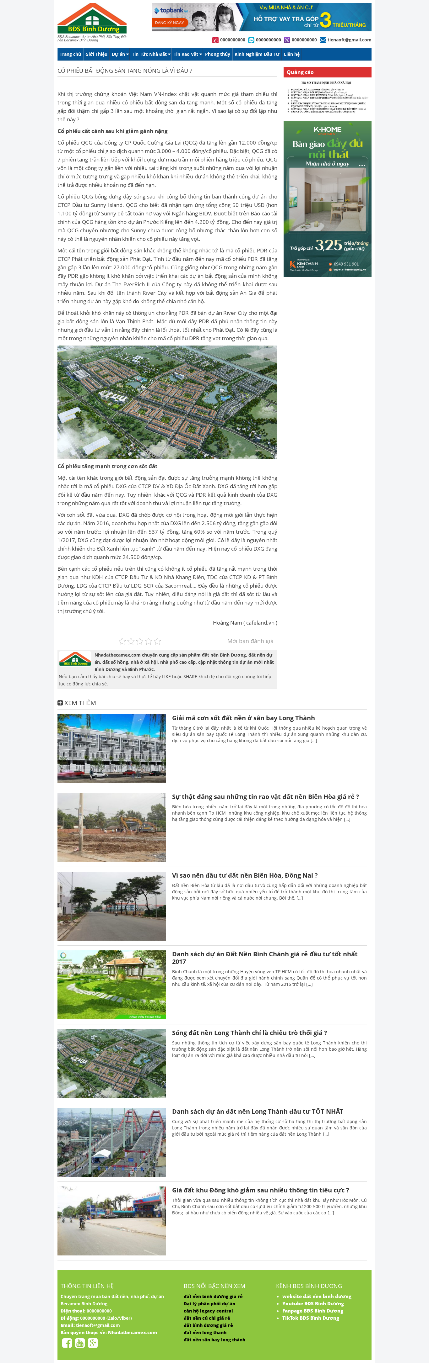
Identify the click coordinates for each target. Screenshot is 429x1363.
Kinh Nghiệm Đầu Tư (257, 54)
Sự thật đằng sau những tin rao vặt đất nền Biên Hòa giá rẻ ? (265, 796)
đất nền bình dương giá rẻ (213, 1296)
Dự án (118, 54)
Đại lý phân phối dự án (209, 1304)
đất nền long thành (205, 1332)
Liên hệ (292, 54)
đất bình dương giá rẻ (208, 1325)
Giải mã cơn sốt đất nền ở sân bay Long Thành (243, 718)
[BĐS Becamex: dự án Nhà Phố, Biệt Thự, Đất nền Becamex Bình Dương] (92, 32)
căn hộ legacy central (208, 1311)
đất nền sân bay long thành (214, 1340)
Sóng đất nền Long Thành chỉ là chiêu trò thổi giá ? (249, 1032)
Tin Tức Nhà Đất (149, 54)
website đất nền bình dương (316, 1296)
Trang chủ (70, 54)
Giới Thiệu (96, 54)
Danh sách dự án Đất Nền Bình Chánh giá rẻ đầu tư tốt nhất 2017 (265, 958)
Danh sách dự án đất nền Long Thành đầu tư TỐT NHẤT (257, 1111)
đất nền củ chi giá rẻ (207, 1318)
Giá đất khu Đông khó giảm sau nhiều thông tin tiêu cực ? (260, 1190)
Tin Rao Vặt (186, 54)
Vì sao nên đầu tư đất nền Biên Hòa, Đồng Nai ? (245, 875)
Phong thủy (217, 54)
